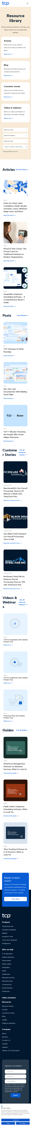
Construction (7, 984)
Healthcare (6, 974)
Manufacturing (7, 981)
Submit (15, 1095)
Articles (4, 1009)
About (4, 1033)
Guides (4, 1020)
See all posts (22, 315)
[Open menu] (27, 3)
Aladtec (4, 933)
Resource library (8, 1006)
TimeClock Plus (7, 926)
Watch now (7, 118)
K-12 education (7, 954)
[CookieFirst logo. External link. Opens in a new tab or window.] (2, 1106)
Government (6, 960)
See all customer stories (21, 452)
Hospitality (6, 967)
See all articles (21, 170)
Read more (7, 54)
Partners (5, 1037)
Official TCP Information (11, 1051)
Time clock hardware (9, 940)
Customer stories (8, 1013)
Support (5, 1047)
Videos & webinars (8, 1023)
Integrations (6, 943)
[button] (15, 899)
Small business (7, 988)
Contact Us (6, 1040)
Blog (3, 1016)
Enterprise (5, 991)
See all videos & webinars (22, 602)
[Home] (6, 916)
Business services (8, 978)
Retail (4, 971)
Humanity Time (7, 936)
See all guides (21, 730)
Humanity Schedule (9, 930)
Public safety (6, 964)
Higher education (8, 957)
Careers (5, 1044)
